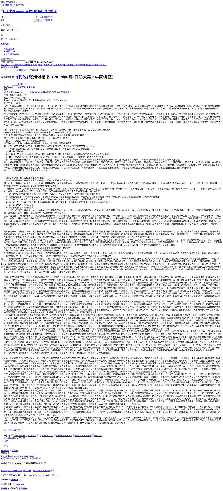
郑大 (20, 430)
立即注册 (48, 20)
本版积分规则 (7, 463)
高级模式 (5, 453)
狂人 (46, 62)
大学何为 (47, 65)
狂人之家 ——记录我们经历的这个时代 (19, 65)
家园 (10, 51)
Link (16, 456)
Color (5, 456)
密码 (3, 20)
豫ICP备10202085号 (41, 470)
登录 (26, 458)
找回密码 (48, 17)
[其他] (22, 77)
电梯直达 (8, 87)
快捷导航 (5, 44)
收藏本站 (13, 2)
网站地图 (18, 470)
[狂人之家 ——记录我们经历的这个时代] (29, 11)
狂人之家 (27, 470)
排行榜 (12, 54)
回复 (6, 441)
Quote (20, 456)
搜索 (27, 62)
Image (10, 456)
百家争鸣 (57, 65)
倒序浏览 (56, 92)
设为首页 (5, 2)
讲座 (15, 430)
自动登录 (39, 17)
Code (26, 456)
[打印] (20, 70)
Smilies (31, 456)
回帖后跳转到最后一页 (36, 463)
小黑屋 (4, 470)
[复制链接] (21, 84)
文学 (51, 62)
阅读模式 (65, 92)
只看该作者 (35, 92)
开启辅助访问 (7, 5)
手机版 (11, 470)
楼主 (6, 89)
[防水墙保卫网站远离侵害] (53, 470)
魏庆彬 (2, 261)
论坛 (10, 49)
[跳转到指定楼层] (26, 87)
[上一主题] (29, 70)
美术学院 (8, 430)
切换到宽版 (19, 5)
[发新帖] (14, 67)
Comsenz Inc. (18, 484)
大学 (42, 62)
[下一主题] (39, 70)
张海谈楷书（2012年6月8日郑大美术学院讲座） (85, 65)
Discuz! (14, 479)
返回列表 (5, 67)
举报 (6, 446)
